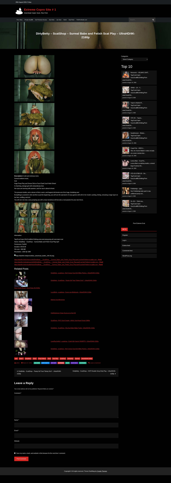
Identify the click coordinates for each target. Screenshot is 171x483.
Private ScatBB (29, 19)
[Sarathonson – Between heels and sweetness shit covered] (125, 135)
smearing (70, 358)
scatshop (62, 358)
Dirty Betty (45, 363)
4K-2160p (37, 363)
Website (16, 441)
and (16, 358)
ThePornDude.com (81, 19)
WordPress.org (127, 256)
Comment (17, 393)
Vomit (65, 19)
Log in (124, 240)
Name (16, 420)
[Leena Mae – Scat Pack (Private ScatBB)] (125, 163)
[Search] (153, 19)
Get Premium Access (41, 19)
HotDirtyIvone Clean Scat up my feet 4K (63, 313)
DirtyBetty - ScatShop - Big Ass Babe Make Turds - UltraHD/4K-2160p (73, 328)
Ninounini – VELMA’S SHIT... (140, 72)
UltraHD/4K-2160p (87, 358)
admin (18, 363)
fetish (34, 358)
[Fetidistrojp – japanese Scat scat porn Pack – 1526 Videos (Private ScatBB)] (125, 190)
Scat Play (55, 358)
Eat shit (53, 363)
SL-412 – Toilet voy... (137, 201)
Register (125, 235)
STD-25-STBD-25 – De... (138, 173)
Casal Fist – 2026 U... (137, 148)
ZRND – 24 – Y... (136, 87)
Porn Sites (19, 19)
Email (16, 430)
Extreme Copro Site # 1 (40, 9)
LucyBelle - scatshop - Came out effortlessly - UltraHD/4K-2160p (71, 292)
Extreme (61, 363)
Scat (49, 358)
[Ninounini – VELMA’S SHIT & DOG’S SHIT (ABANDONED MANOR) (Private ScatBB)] (125, 74)
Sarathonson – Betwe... (138, 133)
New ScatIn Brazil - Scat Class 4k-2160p (27, 288)
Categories (124, 56)
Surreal (77, 358)
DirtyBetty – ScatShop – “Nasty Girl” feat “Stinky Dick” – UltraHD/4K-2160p (39, 373)
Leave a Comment (95, 363)
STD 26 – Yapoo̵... (136, 118)
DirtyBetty (28, 358)
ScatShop (83, 363)
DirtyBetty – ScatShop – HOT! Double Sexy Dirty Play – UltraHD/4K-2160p (94, 372)
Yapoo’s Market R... (137, 103)
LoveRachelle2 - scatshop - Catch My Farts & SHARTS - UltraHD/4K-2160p (75, 341)
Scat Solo (51, 19)
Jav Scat (58, 19)
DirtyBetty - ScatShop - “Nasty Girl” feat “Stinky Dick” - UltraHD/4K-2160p (74, 280)
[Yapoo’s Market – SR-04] (125, 105)
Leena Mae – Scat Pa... (138, 161)
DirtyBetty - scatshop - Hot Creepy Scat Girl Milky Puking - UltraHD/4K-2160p (75, 273)
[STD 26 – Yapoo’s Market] (125, 120)
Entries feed (126, 245)
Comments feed (127, 250)
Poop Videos (42, 358)
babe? (21, 358)
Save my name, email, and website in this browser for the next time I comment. (40, 453)
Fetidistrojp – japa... (137, 188)
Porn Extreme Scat (139, 223)
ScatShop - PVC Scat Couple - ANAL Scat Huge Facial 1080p (70, 320)
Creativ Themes (102, 471)
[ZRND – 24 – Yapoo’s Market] (125, 90)
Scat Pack (71, 19)
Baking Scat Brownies (58, 299)
